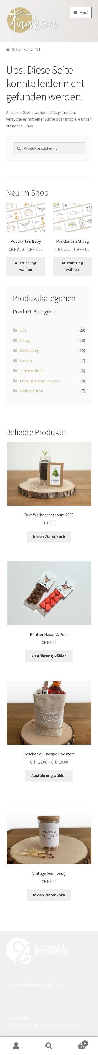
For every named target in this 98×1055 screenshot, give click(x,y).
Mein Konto (16, 1046)
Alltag (25, 340)
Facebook (36, 984)
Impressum (16, 1024)
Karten (25, 360)
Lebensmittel (31, 370)
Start (16, 49)
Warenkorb (75, 1041)
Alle (22, 330)
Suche (49, 1046)
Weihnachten (31, 390)
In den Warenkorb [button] (49, 536)
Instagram (15, 984)
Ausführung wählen (25, 266)
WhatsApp (57, 984)
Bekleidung (29, 350)
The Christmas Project (39, 380)
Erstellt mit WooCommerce (55, 1024)
